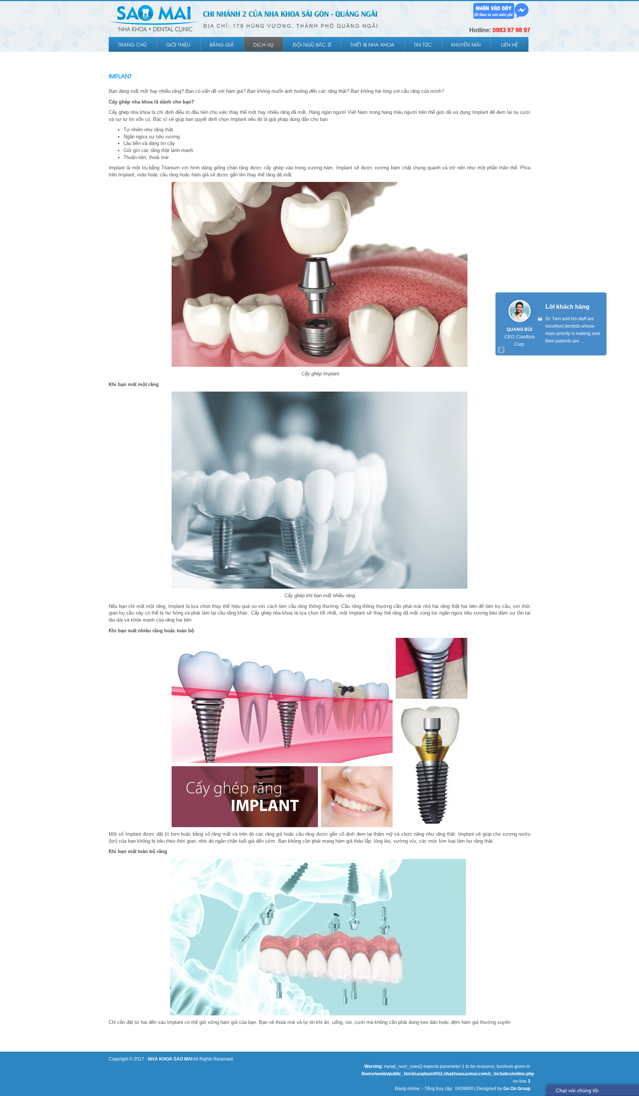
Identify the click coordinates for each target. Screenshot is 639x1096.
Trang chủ (132, 44)
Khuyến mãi (466, 44)
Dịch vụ (263, 44)
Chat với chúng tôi (577, 1090)
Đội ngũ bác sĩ (312, 44)
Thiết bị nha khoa (372, 44)
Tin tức (423, 44)
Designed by (503, 1088)
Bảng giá (222, 44)
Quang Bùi (519, 329)
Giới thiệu (178, 44)
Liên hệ (509, 44)
